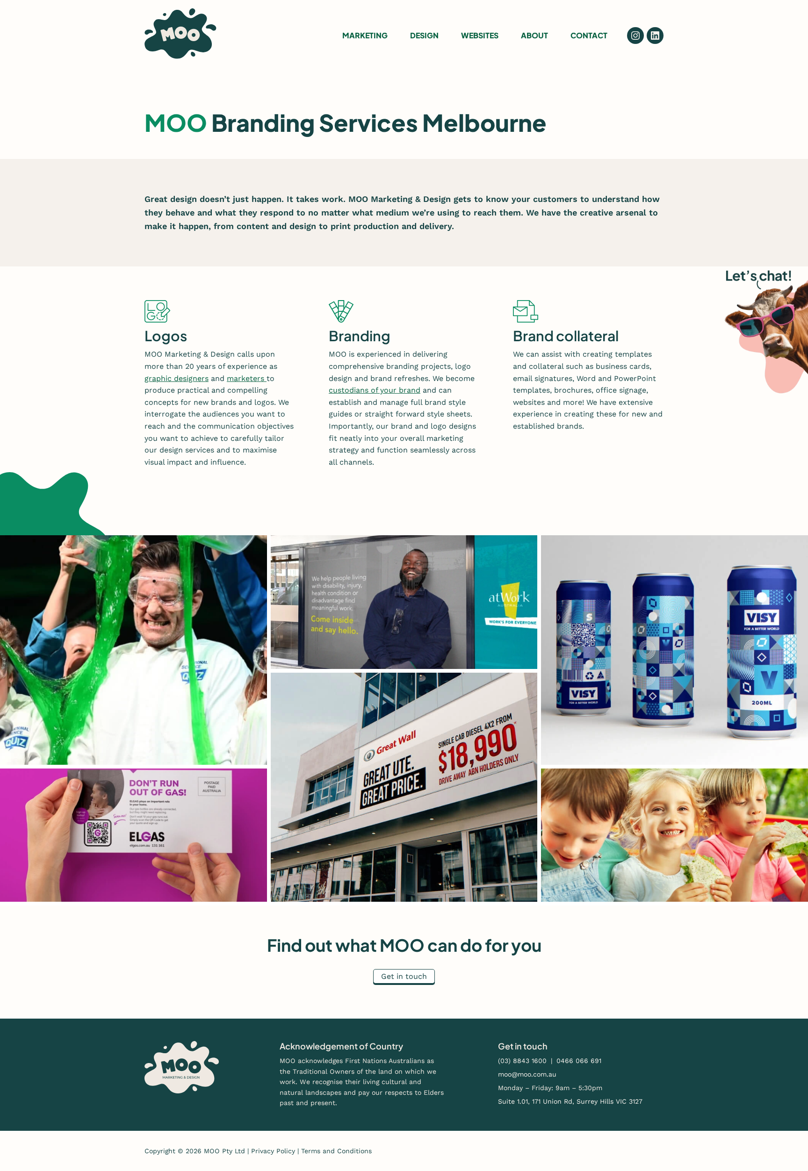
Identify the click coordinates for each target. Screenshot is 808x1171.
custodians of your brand (374, 390)
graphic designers (176, 378)
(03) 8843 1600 (522, 1060)
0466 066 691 (578, 1060)
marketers (247, 378)
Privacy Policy (273, 1151)
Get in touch (403, 976)
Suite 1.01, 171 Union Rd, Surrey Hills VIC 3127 (570, 1101)
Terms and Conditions (336, 1151)
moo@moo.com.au (527, 1074)
